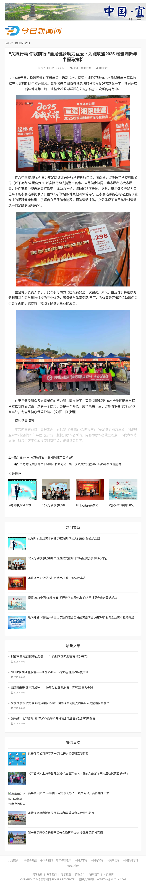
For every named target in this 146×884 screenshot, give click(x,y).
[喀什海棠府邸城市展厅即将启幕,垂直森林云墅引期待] (17, 818)
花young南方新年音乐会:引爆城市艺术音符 (47, 457)
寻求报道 (66, 874)
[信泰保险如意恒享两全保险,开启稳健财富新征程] (17, 758)
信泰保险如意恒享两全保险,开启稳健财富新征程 (58, 753)
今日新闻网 (34, 31)
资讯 (27, 43)
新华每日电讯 (63, 860)
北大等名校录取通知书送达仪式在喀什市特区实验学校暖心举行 (68, 558)
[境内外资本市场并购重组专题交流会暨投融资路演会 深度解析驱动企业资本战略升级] (17, 622)
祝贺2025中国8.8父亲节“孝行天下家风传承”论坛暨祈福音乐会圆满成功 (72, 597)
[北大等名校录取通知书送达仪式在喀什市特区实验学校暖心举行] (56, 489)
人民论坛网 (113, 860)
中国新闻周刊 (130, 860)
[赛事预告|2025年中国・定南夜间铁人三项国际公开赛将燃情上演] (17, 798)
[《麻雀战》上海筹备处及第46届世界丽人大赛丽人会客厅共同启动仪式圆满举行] (17, 778)
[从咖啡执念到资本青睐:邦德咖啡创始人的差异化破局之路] (22, 489)
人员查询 (109, 874)
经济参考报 (30, 860)
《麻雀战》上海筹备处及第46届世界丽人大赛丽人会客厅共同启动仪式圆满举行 (78, 773)
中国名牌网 (46, 860)
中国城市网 (81, 860)
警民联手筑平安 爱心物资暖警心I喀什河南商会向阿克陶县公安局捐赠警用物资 (60, 703)
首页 (7, 43)
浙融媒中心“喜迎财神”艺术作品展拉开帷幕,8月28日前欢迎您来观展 (53, 718)
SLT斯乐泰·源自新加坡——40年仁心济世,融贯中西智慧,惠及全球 (52, 687)
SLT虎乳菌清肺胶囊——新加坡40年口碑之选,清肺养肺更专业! (50, 672)
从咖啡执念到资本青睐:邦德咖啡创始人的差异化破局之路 (64, 538)
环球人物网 (73, 865)
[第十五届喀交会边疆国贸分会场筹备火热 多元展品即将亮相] (17, 837)
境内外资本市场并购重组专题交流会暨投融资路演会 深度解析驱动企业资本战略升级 (81, 617)
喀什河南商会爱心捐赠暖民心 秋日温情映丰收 (57, 578)
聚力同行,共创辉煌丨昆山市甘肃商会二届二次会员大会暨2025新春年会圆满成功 (70, 464)
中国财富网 (97, 860)
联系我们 (94, 874)
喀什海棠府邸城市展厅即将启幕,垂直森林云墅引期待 (61, 812)
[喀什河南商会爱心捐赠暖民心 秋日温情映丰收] (90, 489)
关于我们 (52, 874)
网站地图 (37, 874)
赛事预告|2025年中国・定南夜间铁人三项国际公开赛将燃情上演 (68, 793)
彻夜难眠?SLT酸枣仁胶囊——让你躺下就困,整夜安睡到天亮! (49, 656)
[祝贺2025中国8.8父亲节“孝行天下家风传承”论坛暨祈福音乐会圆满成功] (123, 489)
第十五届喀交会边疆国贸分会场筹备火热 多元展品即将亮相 (65, 832)
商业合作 (80, 874)
